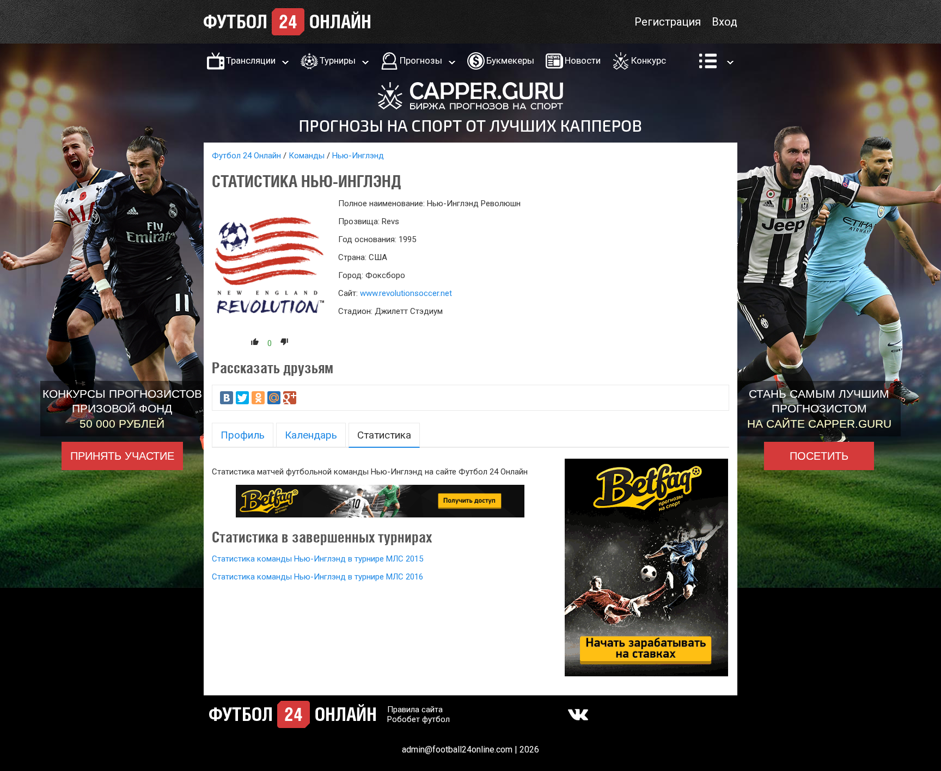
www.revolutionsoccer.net (406, 293)
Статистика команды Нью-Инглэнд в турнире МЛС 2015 (317, 559)
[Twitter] (242, 397)
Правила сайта (415, 709)
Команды (307, 156)
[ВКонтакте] (226, 397)
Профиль (243, 435)
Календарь (311, 435)
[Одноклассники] (258, 397)
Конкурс (648, 60)
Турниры (338, 60)
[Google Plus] (289, 397)
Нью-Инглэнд (358, 156)
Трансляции (251, 60)
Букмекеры (510, 60)
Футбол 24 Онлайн (246, 156)
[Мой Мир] (273, 397)
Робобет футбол (418, 719)
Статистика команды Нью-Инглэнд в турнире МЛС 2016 (317, 577)
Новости (583, 60)
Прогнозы (421, 60)
